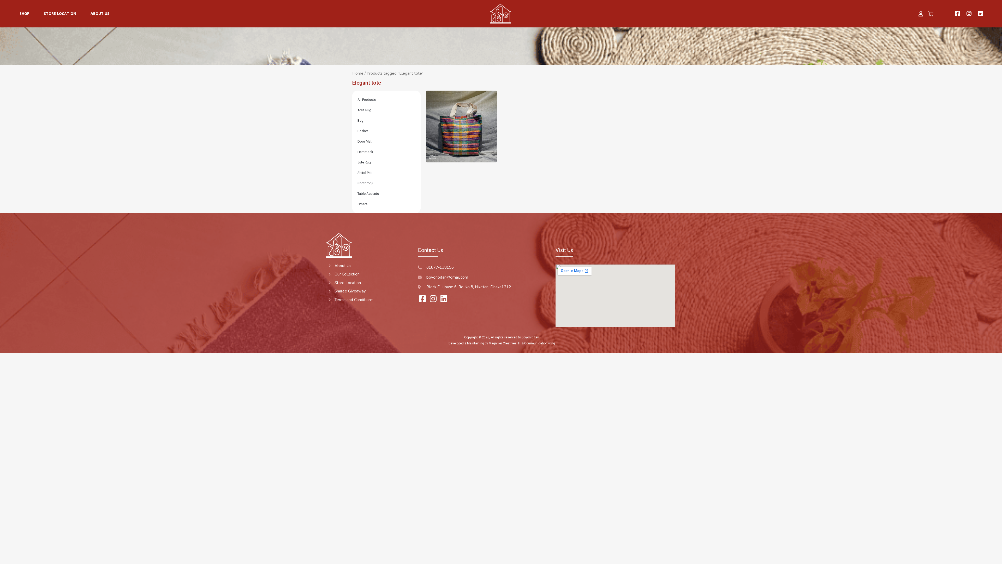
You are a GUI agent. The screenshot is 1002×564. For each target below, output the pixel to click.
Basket (362, 131)
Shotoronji (365, 183)
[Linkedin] (980, 13)
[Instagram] (969, 13)
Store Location (60, 13)
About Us (100, 13)
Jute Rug (364, 162)
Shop (24, 13)
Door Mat (364, 141)
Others (362, 204)
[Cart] (931, 13)
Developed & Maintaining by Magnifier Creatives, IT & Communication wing (502, 343)
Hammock (365, 152)
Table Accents (368, 194)
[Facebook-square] (957, 13)
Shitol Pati (364, 173)
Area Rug (364, 110)
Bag (360, 120)
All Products (366, 100)
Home (357, 73)
